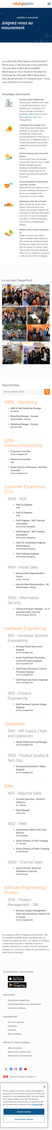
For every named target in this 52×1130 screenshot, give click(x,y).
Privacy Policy (37, 1104)
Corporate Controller (20, 451)
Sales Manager (23, 810)
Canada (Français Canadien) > (23, 1076)
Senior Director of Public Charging (32, 848)
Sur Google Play (17, 985)
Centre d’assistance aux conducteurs (24, 1004)
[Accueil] (23, 4)
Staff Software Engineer (27, 553)
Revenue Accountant (20, 459)
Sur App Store (16, 978)
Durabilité (12, 1026)
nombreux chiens (30, 117)
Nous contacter (14, 1033)
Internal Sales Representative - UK (32, 584)
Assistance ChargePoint (18, 1000)
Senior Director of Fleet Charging (32, 840)
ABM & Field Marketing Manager (25, 408)
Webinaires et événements (20, 1055)
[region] (24, 1105)
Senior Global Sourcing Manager (31, 742)
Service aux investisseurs (19, 1051)
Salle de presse (15, 1048)
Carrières (12, 1030)
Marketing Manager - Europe (24, 416)
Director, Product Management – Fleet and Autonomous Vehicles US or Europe (33, 913)
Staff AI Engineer (24, 504)
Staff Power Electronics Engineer (32, 680)
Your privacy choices (24, 1119)
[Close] (44, 1087)
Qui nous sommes (16, 1022)
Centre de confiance (17, 1008)
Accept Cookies (24, 1112)
